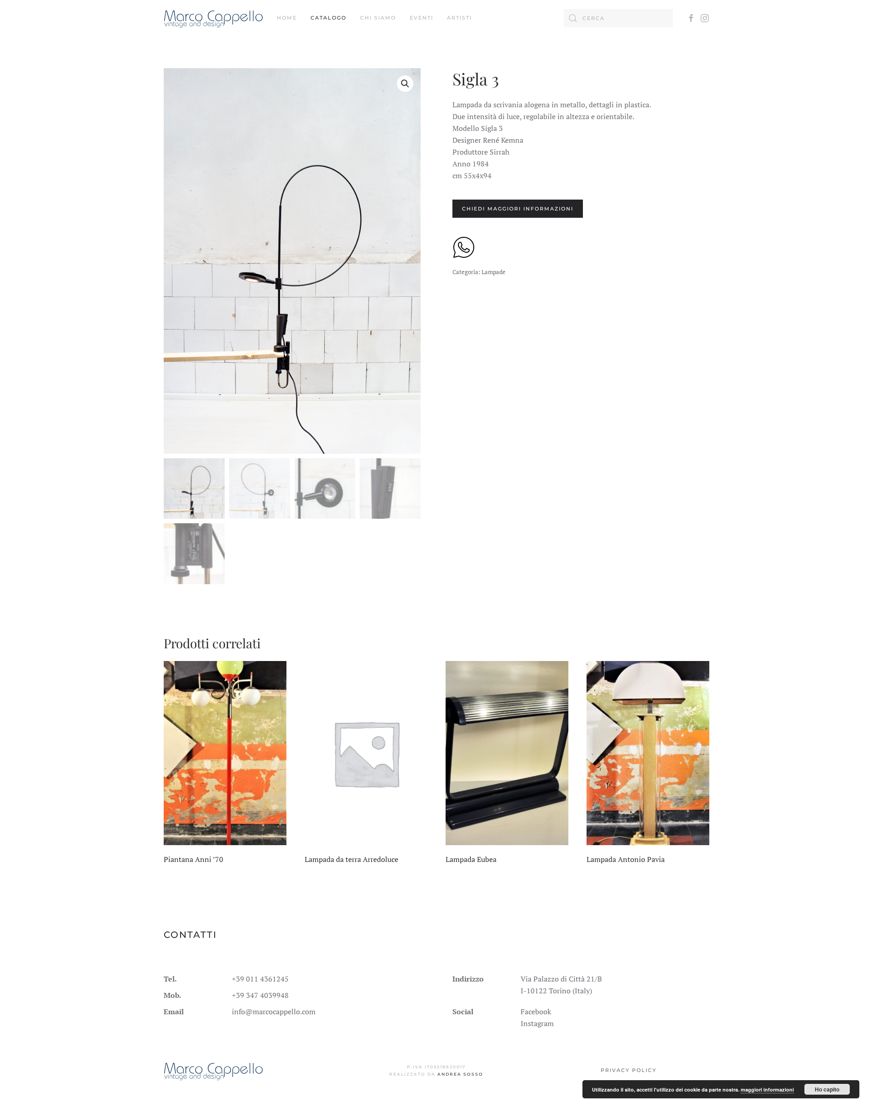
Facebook (536, 1012)
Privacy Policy (629, 1070)
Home (287, 18)
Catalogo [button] (328, 18)
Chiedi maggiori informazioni (517, 208)
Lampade (494, 272)
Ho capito (827, 1089)
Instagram (537, 1023)
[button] (405, 83)
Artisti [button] (459, 18)
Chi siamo (378, 18)
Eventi (421, 18)
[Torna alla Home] (213, 18)
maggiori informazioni (767, 1089)
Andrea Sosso (460, 1074)
